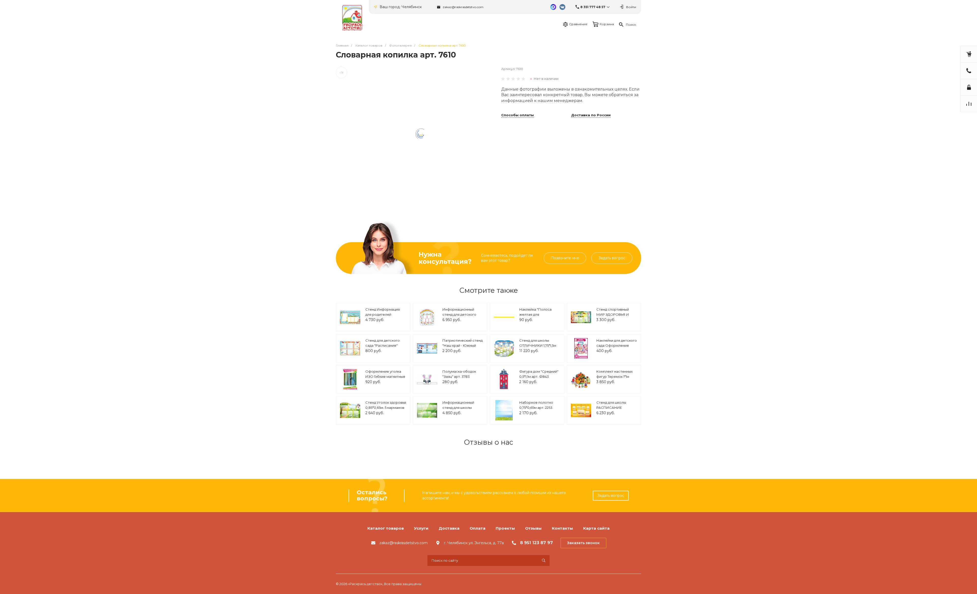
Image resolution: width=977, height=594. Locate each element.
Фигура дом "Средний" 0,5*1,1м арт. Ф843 (538, 374)
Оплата (477, 528)
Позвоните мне (565, 258)
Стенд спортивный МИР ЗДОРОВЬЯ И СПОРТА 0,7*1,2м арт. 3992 (614, 316)
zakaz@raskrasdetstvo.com (463, 7)
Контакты (562, 528)
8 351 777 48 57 (592, 7)
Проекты (505, 528)
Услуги (421, 528)
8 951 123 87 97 (536, 542)
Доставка (449, 528)
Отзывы (533, 528)
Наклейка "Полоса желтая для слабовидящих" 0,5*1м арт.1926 (538, 316)
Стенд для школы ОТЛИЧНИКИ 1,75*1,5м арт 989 (537, 345)
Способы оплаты (517, 115)
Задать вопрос (611, 258)
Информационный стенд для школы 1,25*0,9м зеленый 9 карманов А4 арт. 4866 (462, 409)
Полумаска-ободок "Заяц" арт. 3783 (459, 374)
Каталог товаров (385, 528)
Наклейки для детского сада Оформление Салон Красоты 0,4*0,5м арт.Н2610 (616, 347)
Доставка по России (591, 115)
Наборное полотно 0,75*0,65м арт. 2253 (536, 405)
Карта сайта (596, 528)
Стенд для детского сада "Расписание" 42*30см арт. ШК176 (382, 345)
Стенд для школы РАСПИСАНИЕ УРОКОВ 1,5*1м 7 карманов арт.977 (611, 409)
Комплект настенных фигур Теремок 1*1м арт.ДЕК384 (614, 376)
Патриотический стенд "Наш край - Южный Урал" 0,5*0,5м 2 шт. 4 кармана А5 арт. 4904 (462, 347)
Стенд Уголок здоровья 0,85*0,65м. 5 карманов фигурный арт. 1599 (385, 407)
